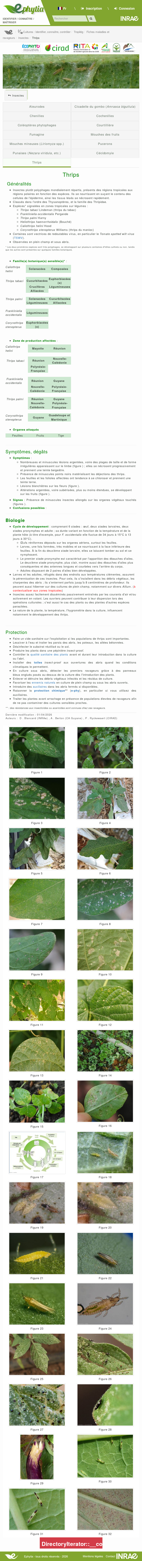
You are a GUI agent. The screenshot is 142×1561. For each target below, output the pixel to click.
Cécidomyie (105, 153)
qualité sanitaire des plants (49, 654)
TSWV (18, 238)
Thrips (36, 38)
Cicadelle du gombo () (105, 106)
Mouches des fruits (105, 134)
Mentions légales (93, 1556)
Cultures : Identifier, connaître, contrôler (46, 32)
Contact (110, 1556)
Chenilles (37, 115)
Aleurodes (36, 106)
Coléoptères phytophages (37, 125)
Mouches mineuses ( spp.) (37, 143)
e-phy (75, 690)
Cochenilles (105, 115)
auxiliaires (40, 686)
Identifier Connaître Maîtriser (18, 20)
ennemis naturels (43, 682)
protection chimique (49, 690)
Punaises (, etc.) (37, 153)
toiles (38, 662)
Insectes (23, 38)
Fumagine (37, 134)
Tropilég (78, 32)
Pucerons (105, 143)
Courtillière (105, 125)
